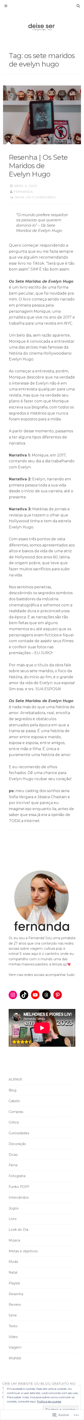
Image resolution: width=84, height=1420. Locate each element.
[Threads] (46, 995)
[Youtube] (35, 995)
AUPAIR (15, 1079)
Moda (13, 1262)
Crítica (14, 1122)
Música (14, 1240)
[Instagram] (13, 995)
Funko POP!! (19, 1187)
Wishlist (15, 1358)
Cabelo (14, 1101)
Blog (12, 1090)
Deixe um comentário (35, 197)
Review (15, 1304)
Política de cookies (49, 1401)
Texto (13, 1326)
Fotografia (17, 1176)
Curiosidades (19, 1133)
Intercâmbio (19, 1197)
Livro (13, 1219)
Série (13, 1315)
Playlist (14, 1283)
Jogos (13, 1208)
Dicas (13, 1155)
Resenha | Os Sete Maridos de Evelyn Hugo (38, 165)
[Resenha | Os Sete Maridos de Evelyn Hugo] (42, 114)
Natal (13, 1272)
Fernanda (23, 191)
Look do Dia (18, 1229)
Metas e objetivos (23, 1251)
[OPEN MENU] (6, 6)
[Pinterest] (57, 995)
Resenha (16, 1294)
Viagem (15, 1347)
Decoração (17, 1144)
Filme (13, 1165)
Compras (16, 1112)
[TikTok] (24, 995)
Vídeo (13, 1337)
